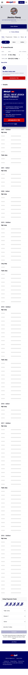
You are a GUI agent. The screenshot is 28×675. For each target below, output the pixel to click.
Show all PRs (4, 62)
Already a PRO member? (10, 123)
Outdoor (22, 42)
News (23, 37)
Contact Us (6, 661)
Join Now (14, 642)
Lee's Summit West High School (9, 20)
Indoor (14, 42)
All (5, 42)
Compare (14, 632)
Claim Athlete (14, 26)
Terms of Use (21, 661)
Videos (16, 37)
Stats (3, 37)
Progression (9, 37)
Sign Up (21, 2)
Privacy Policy (13, 661)
